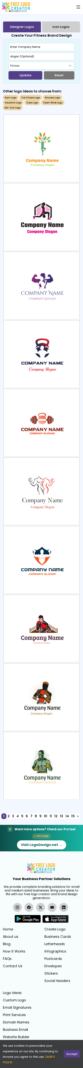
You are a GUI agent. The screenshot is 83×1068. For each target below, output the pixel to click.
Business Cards (57, 936)
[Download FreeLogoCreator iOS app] (55, 919)
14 (67, 816)
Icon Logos (61, 27)
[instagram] (17, 907)
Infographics (55, 951)
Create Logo (55, 929)
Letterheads (54, 944)
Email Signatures (17, 1007)
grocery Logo (52, 97)
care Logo (32, 102)
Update (25, 75)
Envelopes (53, 966)
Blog (6, 944)
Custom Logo (14, 1000)
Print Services (14, 1015)
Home (8, 929)
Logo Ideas (12, 993)
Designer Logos (22, 27)
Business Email (15, 1029)
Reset (59, 75)
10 (45, 816)
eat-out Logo (13, 107)
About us (10, 936)
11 (51, 816)
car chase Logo (30, 97)
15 (73, 816)
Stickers (51, 973)
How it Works (14, 951)
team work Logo (53, 102)
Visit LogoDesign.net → (41, 844)
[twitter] (40, 907)
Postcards (53, 958)
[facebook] (29, 907)
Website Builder (16, 1037)
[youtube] (52, 907)
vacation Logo (13, 102)
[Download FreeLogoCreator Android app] (28, 919)
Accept (72, 1054)
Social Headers (57, 981)
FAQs (7, 958)
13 (61, 816)
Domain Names (16, 1022)
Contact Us (12, 966)
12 (56, 816)
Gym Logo (11, 97)
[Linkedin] (63, 907)
